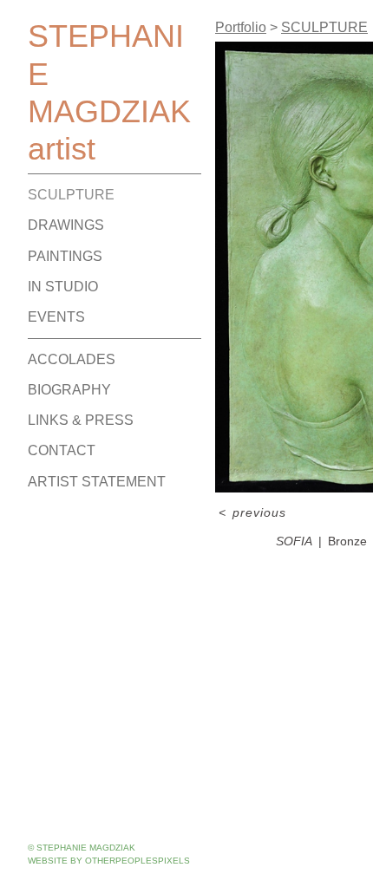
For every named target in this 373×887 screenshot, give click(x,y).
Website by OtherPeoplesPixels (109, 860)
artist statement (97, 481)
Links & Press (81, 420)
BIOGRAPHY (69, 389)
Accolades (71, 359)
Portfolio (240, 27)
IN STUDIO (63, 286)
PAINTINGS (65, 256)
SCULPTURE (71, 194)
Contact (61, 450)
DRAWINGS (66, 225)
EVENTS (56, 317)
